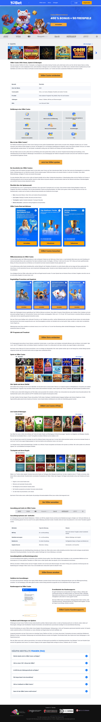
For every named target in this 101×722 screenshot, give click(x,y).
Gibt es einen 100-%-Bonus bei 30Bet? (24, 663)
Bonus (49, 2)
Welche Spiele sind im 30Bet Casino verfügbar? (26, 656)
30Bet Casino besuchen (50, 251)
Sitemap (53, 707)
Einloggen (55, 2)
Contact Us (48, 707)
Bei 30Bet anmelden (50, 502)
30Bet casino (42, 2)
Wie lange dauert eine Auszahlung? (23, 677)
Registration (87, 2)
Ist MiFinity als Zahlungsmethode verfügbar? (26, 670)
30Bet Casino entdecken (50, 75)
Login (76, 2)
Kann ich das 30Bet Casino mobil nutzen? (25, 691)
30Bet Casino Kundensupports (71, 610)
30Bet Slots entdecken (50, 337)
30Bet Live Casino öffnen (50, 406)
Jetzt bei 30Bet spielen (50, 162)
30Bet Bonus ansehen (50, 572)
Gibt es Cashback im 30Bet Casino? (23, 684)
